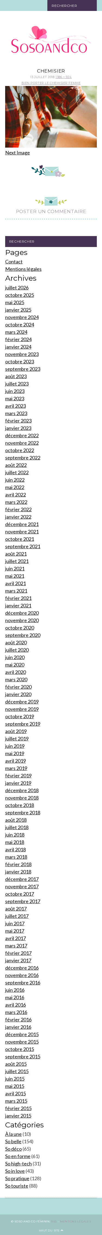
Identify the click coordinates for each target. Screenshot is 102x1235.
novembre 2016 (22, 975)
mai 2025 (14, 302)
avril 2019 (15, 761)
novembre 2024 (22, 317)
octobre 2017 (19, 894)
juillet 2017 (17, 916)
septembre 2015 (22, 1056)
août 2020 (16, 642)
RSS (54, 1221)
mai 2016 (14, 997)
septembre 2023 (22, 369)
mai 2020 (14, 665)
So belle (13, 1141)
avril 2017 (15, 938)
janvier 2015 (18, 1116)
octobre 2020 (19, 628)
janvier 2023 (18, 428)
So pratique (17, 1178)
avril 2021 (15, 583)
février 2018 (18, 864)
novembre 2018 (22, 798)
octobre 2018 (19, 805)
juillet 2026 (17, 288)
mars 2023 (16, 413)
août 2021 (16, 554)
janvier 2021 (18, 605)
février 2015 (18, 1108)
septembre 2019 (22, 724)
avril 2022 (15, 495)
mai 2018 (14, 842)
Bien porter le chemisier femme (51, 83)
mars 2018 (16, 857)
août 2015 (16, 1064)
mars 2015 (16, 1101)
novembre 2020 (22, 620)
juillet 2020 (17, 650)
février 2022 (18, 509)
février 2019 (18, 775)
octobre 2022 (19, 450)
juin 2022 (14, 480)
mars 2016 (16, 1012)
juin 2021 (14, 568)
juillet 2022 (17, 472)
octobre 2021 (19, 539)
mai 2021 (14, 576)
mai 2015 (14, 1086)
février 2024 (18, 339)
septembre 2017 (22, 901)
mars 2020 (16, 679)
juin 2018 (14, 835)
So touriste (16, 1186)
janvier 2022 (18, 517)
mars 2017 (16, 946)
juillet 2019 (17, 739)
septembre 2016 (22, 983)
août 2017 (16, 909)
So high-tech (18, 1164)
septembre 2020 (22, 635)
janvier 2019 (18, 783)
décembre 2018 (22, 790)
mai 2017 (14, 931)
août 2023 (16, 376)
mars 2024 (16, 332)
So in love (15, 1171)
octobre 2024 (19, 324)
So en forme (17, 1156)
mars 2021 (16, 591)
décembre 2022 (22, 435)
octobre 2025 (19, 295)
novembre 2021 (22, 532)
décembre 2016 (22, 968)
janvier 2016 (18, 1027)
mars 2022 (16, 502)
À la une (13, 1134)
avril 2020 (15, 672)
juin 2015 (14, 1079)
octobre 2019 (19, 716)
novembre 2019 (22, 709)
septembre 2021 (22, 546)
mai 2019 (14, 753)
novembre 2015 (22, 1042)
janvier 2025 (18, 310)
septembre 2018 (22, 812)
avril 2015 (15, 1093)
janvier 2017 (18, 960)
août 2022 (16, 465)
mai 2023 (14, 398)
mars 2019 (16, 768)
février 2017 (18, 953)
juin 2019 (14, 746)
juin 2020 (14, 657)
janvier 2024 (18, 347)
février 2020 (18, 687)
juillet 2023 (17, 384)
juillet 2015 (17, 1071)
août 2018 (16, 820)
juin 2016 (14, 990)
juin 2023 (14, 391)
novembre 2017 (22, 886)
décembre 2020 (22, 613)
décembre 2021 (22, 524)
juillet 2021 (17, 561)
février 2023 (18, 421)
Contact (14, 262)
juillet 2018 (17, 827)
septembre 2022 (22, 458)
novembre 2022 (22, 443)
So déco (13, 1149)
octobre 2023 (19, 361)
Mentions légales (23, 269)
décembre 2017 (22, 879)
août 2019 (16, 731)
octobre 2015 (19, 1049)
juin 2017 (14, 923)
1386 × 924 (63, 77)
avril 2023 (15, 406)
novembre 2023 (22, 354)
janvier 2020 (18, 694)
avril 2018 (15, 849)
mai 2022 (14, 487)
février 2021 (18, 598)
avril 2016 (15, 1005)
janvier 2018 (18, 872)
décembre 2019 (22, 702)
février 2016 (18, 1019)
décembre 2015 (22, 1034)
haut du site (50, 1230)
